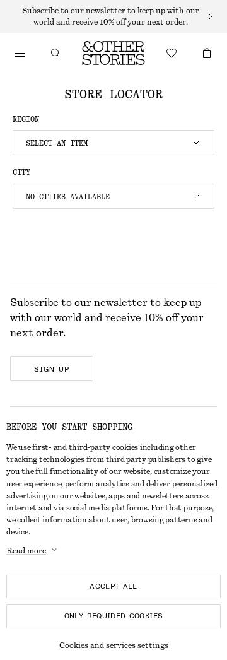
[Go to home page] (113, 53)
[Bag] (206, 53)
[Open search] (55, 53)
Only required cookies (113, 616)
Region (26, 119)
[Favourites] (171, 53)
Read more (26, 551)
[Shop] (20, 53)
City (21, 172)
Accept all (113, 586)
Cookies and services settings (113, 645)
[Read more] (113, 16)
